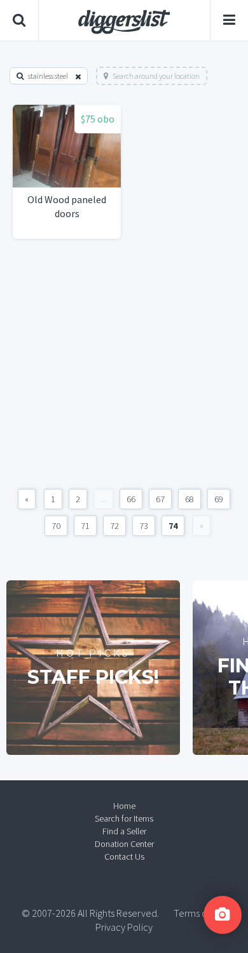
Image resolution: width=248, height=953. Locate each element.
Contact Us (124, 856)
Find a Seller (124, 831)
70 (56, 525)
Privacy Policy (124, 927)
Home (124, 805)
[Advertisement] (124, 363)
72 (114, 525)
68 (189, 499)
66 (131, 499)
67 (160, 499)
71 (85, 525)
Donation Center (124, 844)
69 (218, 499)
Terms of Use (200, 913)
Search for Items (124, 818)
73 (143, 525)
